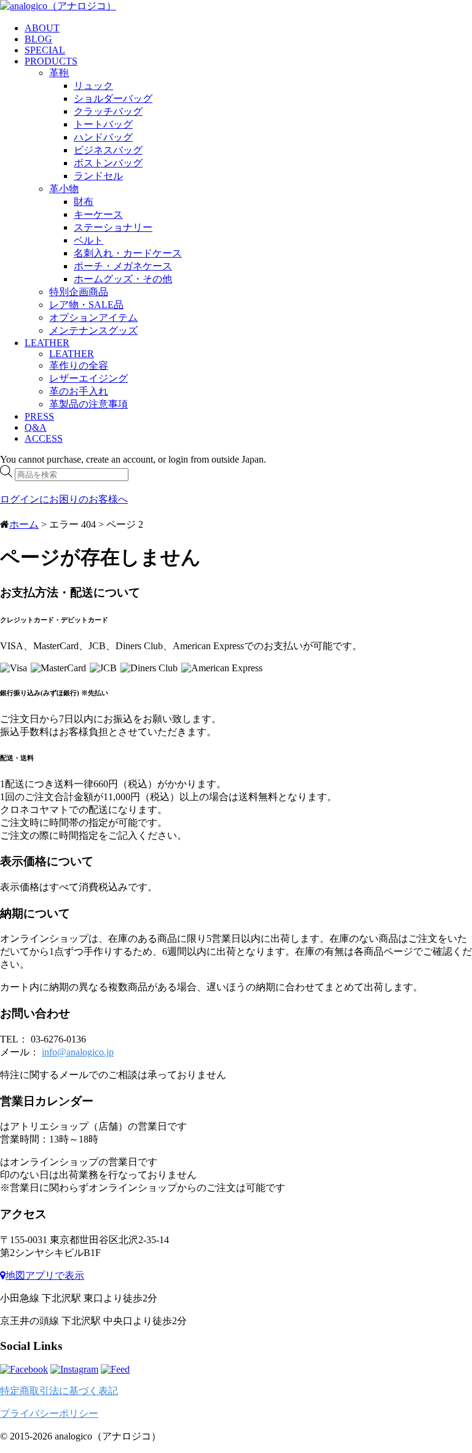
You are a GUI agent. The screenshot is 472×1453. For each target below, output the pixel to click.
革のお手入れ (78, 391)
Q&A (36, 427)
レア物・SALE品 (86, 304)
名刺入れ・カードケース (128, 253)
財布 (83, 201)
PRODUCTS (51, 61)
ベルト (88, 240)
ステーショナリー (113, 227)
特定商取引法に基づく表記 (59, 1391)
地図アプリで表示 (45, 1275)
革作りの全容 (78, 365)
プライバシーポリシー (49, 1413)
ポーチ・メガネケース (123, 266)
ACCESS (44, 438)
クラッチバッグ (108, 111)
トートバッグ (103, 124)
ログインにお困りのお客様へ (64, 499)
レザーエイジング (88, 378)
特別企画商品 (78, 292)
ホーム (24, 524)
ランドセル (98, 176)
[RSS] (115, 1369)
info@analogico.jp (78, 1052)
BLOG (38, 39)
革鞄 (59, 72)
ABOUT (42, 28)
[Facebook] (24, 1369)
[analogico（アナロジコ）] (58, 6)
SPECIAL (45, 50)
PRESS (39, 416)
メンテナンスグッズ (93, 330)
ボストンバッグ (108, 163)
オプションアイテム (93, 317)
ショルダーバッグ (113, 98)
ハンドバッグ (103, 137)
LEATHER (47, 342)
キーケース (98, 214)
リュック (93, 85)
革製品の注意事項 (88, 404)
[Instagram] (74, 1369)
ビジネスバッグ (108, 150)
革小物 (64, 188)
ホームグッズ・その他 (123, 279)
